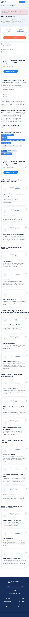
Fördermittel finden (10, 71)
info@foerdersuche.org (14, 593)
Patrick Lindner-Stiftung (9, 538)
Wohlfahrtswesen (6, 143)
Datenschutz (21, 601)
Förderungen (5, 5)
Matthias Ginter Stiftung (9, 343)
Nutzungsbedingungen (21, 604)
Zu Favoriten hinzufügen (26, 187)
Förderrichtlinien (14, 37)
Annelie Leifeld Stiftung (9, 454)
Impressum (21, 606)
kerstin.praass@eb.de (8, 49)
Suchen (22, 586)
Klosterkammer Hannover (9, 495)
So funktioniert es (8, 601)
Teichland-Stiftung (7, 261)
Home (1, 5)
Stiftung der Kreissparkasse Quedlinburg (13, 234)
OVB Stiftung (6, 279)
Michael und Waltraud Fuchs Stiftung (12, 325)
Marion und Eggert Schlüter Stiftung (12, 558)
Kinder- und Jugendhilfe (7, 134)
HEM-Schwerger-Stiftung (9, 216)
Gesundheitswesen (6, 153)
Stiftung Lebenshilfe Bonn (9, 299)
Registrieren (22, 2)
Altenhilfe (4, 137)
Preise (8, 604)
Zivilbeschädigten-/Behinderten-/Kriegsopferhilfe (13, 140)
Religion (4, 150)
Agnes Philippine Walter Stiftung (11, 361)
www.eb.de (5, 52)
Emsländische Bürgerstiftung (10, 388)
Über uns (8, 606)
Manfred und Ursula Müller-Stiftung (12, 520)
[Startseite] (5, 1)
